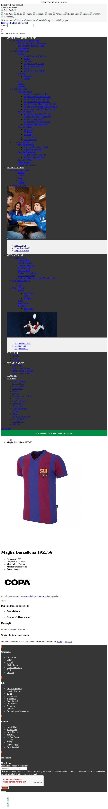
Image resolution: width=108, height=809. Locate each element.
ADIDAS (16, 424)
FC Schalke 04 (19, 419)
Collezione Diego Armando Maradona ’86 (37, 278)
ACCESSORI (13, 353)
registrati (68, 641)
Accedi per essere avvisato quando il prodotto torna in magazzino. (30, 596)
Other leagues (24, 162)
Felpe (20, 301)
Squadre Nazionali (20, 51)
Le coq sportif (24, 270)
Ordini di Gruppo (14, 667)
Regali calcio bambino (22, 373)
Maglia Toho (20, 346)
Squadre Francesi (25, 142)
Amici (9, 670)
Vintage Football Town (28, 273)
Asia (20, 81)
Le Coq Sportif (19, 401)
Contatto (10, 672)
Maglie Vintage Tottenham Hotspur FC (41, 106)
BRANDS (11, 378)
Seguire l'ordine (14, 691)
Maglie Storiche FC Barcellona (37, 117)
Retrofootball (24, 268)
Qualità (10, 662)
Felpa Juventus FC (22, 248)
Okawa (15, 391)
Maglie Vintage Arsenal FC (36, 94)
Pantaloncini (23, 303)
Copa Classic (18, 383)
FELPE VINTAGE (15, 167)
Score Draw (17, 388)
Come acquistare (14, 688)
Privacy (10, 709)
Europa (21, 53)
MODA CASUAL (15, 255)
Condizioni (12, 703)
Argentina (28, 76)
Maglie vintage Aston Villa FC (37, 96)
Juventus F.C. (30, 137)
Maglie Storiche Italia (33, 66)
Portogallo (60, 14)
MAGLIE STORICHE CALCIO (22, 38)
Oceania (21, 86)
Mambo (27, 298)
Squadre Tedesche (26, 144)
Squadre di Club (19, 89)
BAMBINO (12, 376)
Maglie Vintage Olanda (34, 63)
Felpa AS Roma (21, 250)
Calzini (15, 360)
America (22, 73)
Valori (9, 660)
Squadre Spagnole (26, 111)
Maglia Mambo (21, 348)
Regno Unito (74, 14)
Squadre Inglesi (25, 91)
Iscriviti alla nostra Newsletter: (14, 766)
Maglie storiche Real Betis (35, 124)
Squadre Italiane (25, 127)
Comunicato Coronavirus (18, 711)
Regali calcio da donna (22, 371)
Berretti (15, 355)
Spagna (86, 14)
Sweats (21, 283)
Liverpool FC (18, 421)
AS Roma (28, 132)
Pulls (20, 285)
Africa (21, 84)
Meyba (15, 393)
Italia (50, 14)
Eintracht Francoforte (33, 149)
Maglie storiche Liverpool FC (37, 101)
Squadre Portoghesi (26, 152)
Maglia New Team (22, 343)
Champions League (26, 165)
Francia (29, 14)
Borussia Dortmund (21, 416)
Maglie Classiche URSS (34, 71)
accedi (59, 641)
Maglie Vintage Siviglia (34, 119)
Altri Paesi (8, 14)
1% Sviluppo (12, 665)
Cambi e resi (12, 701)
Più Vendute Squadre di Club (31, 46)
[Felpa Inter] (26, 238)
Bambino (22, 306)
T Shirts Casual (19, 258)
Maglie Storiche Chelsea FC (36, 99)
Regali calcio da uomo (22, 368)
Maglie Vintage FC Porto (35, 155)
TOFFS (15, 398)
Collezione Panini (26, 265)
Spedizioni (11, 698)
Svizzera (96, 14)
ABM (15, 414)
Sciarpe (15, 358)
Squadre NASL (25, 160)
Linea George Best (26, 275)
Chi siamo (11, 657)
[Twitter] (2, 790)
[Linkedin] (5, 790)
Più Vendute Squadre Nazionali (32, 43)
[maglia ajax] (32, 336)
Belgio (19, 14)
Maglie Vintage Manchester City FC (40, 104)
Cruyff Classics (25, 263)
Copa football (24, 260)
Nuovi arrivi (23, 48)
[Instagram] (3, 790)
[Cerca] (2, 29)
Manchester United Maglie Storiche (39, 109)
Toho (26, 296)
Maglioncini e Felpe (21, 280)
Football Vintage (19, 409)
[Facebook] (1, 790)
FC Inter (27, 134)
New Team (28, 293)
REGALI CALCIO (15, 363)
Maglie (21, 291)
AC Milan (28, 129)
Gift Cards (17, 366)
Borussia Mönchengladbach (36, 147)
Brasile (27, 79)
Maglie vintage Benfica (34, 157)
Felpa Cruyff (20, 245)
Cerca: (4, 25)
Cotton (15, 411)
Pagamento (12, 696)
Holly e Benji (18, 288)
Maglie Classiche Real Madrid (37, 114)
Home (9, 440)
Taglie (9, 693)
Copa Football (13, 747)
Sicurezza (11, 706)
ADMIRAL (17, 404)
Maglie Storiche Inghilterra (35, 56)
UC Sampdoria (30, 139)
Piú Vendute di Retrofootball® (25, 41)
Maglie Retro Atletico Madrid (37, 122)
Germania (40, 14)
